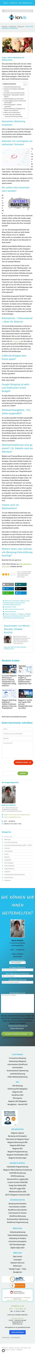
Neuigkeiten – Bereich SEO (17, 1104)
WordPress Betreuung (17, 1216)
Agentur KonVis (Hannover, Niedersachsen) (17, 814)
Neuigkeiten (12, 26)
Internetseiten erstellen (17, 1207)
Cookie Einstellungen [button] (17, 1332)
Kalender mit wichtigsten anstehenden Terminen (14, 89)
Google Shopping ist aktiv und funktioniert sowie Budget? (15, 101)
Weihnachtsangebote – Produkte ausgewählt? (13, 105)
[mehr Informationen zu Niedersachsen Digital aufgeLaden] (17, 1292)
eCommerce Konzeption (17, 1241)
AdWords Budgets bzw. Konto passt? (13, 99)
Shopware (12, 602)
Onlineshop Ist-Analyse (17, 1238)
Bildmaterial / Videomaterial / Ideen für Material (14, 95)
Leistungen (17, 1260)
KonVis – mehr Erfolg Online (13, 1337)
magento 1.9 (14, 614)
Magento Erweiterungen (18, 1158)
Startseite (4, 26)
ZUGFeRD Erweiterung (17, 1173)
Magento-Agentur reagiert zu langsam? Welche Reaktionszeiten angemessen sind (24, 680)
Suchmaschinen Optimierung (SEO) (14, 874)
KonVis (6, 854)
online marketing (14, 616)
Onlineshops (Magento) (17, 1061)
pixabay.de (17, 341)
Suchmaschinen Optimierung (17, 1071)
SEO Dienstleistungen (17, 1245)
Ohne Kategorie (8, 863)
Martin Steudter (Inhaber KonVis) (14, 609)
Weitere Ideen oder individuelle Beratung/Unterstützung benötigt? (13, 115)
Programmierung (9, 868)
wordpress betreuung (17, 618)
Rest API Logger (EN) (17, 1189)
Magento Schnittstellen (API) (17, 1155)
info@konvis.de (26, 3)
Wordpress (17, 604)
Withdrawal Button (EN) (17, 1192)
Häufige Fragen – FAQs (17, 1269)
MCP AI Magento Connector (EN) (17, 1195)
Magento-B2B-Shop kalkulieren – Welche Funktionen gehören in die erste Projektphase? (9, 704)
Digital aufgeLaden (18, 1248)
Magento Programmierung (17, 1152)
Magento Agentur (17, 1133)
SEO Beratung (7, 618)
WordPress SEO (17, 1095)
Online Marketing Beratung (17, 1235)
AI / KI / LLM (8, 836)
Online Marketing (9, 866)
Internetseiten (15, 600)
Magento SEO (17, 1092)
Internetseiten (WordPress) (17, 1064)
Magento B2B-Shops (17, 1145)
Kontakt (13, 1349)
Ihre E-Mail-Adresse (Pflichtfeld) (17, 974)
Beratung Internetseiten (17, 1204)
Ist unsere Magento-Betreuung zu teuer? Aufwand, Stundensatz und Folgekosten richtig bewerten (9, 681)
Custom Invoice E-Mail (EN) (17, 1182)
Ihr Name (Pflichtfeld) (17, 967)
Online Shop (23, 616)
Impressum (19, 1349)
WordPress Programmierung (17, 1222)
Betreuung (21, 26)
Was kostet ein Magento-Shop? (17, 1139)
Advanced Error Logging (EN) (17, 1179)
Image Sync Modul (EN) (17, 1185)
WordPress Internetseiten (17, 1210)
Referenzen (17, 1266)
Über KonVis (17, 1257)
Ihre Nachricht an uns (17, 993)
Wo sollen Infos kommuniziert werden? (14, 93)
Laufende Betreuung (17, 1074)
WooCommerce (8, 877)
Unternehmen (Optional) (17, 980)
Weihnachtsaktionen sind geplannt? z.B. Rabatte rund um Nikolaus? (14, 109)
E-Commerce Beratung (10, 842)
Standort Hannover (17, 1263)
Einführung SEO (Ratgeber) (17, 1089)
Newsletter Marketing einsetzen (12, 87)
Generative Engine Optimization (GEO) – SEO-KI (18, 845)
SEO (28, 616)
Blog (29, 1348)
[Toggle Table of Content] (24, 84)
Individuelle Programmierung (17, 1167)
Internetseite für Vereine (17, 1213)
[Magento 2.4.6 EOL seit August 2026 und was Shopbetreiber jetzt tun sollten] (26, 693)
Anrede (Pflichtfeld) (17, 960)
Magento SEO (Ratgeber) (17, 1101)
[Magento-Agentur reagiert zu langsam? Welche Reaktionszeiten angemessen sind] (26, 669)
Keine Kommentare (10, 611)
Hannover (7, 848)
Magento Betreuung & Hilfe (17, 1142)
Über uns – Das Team (14, 1348)
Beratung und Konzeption (17, 1136)
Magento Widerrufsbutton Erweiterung (17, 1170)
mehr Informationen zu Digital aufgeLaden (17, 1300)
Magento (22, 600)
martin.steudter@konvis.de (12, 817)
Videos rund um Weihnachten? (12, 112)
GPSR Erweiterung (17, 1176)
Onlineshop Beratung (17, 1232)
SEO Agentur (17, 1098)
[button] (8, 584)
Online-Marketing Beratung (17, 1077)
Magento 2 (22, 614)
